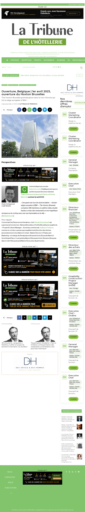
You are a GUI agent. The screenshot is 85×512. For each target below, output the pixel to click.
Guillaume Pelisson (46, 228)
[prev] (77, 75)
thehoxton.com (7, 216)
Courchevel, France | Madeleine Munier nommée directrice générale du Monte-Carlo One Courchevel (68, 437)
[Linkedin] (34, 110)
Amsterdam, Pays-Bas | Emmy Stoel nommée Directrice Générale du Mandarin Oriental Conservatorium (68, 458)
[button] (74, 68)
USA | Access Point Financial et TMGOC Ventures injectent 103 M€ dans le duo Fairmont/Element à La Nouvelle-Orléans (68, 447)
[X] (56, 67)
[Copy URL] (50, 110)
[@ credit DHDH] (42, 18)
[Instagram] (55, 67)
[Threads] (60, 67)
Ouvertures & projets (27, 85)
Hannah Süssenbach (41, 222)
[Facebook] (53, 67)
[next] (81, 75)
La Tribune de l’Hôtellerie (28, 104)
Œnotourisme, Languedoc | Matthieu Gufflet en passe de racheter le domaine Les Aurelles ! (15, 345)
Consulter (73, 129)
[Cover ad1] (30, 295)
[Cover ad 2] (30, 262)
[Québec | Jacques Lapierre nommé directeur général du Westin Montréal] (79, 418)
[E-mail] (39, 110)
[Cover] (30, 184)
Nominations (13, 85)
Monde (4, 85)
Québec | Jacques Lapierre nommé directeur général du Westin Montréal (67, 419)
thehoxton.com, (35, 189)
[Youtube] (58, 67)
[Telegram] (44, 110)
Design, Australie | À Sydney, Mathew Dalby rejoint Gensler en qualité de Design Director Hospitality (68, 427)
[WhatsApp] (29, 110)
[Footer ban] (42, 478)
